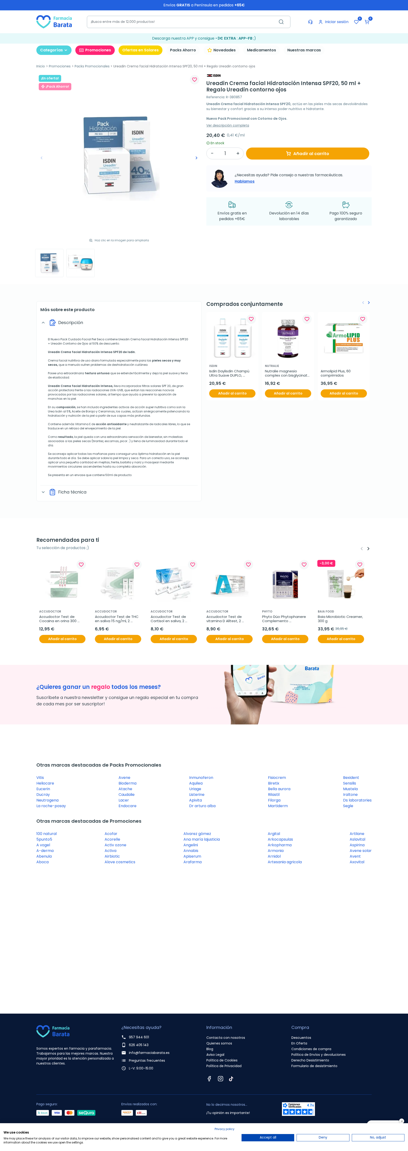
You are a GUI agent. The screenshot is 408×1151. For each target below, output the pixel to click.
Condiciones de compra (311, 1049)
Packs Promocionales (92, 66)
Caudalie (127, 794)
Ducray (43, 794)
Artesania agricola (285, 862)
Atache (125, 789)
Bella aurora (279, 789)
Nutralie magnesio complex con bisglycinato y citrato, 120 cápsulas (288, 373)
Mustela (350, 789)
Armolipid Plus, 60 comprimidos (336, 373)
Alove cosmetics (120, 862)
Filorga (274, 800)
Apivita (195, 800)
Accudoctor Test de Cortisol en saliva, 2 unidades (169, 619)
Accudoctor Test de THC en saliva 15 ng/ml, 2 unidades (117, 619)
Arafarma (192, 862)
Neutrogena (47, 800)
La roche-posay (51, 806)
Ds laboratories (357, 800)
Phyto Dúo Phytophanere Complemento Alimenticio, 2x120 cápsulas (284, 619)
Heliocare (45, 783)
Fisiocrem (277, 777)
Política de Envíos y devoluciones (318, 1054)
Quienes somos (219, 1043)
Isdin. (131, 352)
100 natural (46, 833)
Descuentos (301, 1037)
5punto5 (44, 839)
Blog (209, 1049)
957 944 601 (139, 1037)
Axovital (357, 862)
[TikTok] (231, 1078)
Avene (124, 777)
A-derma (45, 850)
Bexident (351, 777)
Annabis (190, 850)
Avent (355, 856)
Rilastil (274, 794)
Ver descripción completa (227, 125)
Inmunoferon (201, 777)
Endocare (127, 806)
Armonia (276, 850)
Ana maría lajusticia (201, 839)
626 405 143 (139, 1045)
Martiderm (278, 806)
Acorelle (112, 839)
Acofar (111, 833)
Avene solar (361, 850)
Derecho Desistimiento (310, 1060)
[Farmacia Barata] (54, 21)
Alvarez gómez (197, 833)
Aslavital (357, 839)
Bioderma (127, 783)
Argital (274, 833)
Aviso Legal (215, 1054)
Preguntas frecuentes (147, 1060)
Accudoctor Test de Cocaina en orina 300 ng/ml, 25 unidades (58, 619)
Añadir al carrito (311, 153)
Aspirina (357, 845)
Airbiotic (112, 856)
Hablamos (245, 181)
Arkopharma (280, 845)
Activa (110, 850)
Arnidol (274, 856)
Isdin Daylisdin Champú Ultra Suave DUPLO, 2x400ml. (229, 373)
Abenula (44, 856)
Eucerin (43, 789)
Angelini (190, 845)
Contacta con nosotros (225, 1037)
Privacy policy (224, 1129)
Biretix (273, 783)
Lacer (124, 800)
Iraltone (350, 794)
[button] (367, 22)
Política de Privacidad (224, 1066)
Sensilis (349, 783)
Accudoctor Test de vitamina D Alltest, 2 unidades (224, 619)
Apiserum (192, 856)
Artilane (357, 833)
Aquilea (196, 783)
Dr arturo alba (202, 806)
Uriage (195, 789)
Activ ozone (115, 845)
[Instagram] (220, 1078)
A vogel (43, 845)
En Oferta (299, 1043)
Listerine (196, 794)
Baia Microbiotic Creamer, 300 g (341, 619)
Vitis (40, 777)
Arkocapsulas (280, 839)
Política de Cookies (222, 1060)
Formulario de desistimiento (314, 1066)
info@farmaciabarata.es (149, 1052)
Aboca (42, 862)
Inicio (40, 66)
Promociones (60, 66)
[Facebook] (209, 1078)
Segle (348, 806)
